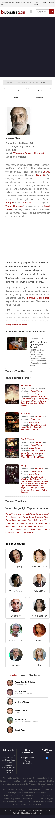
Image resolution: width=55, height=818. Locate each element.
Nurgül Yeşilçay (39, 616)
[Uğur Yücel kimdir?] (16, 655)
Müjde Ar (39, 640)
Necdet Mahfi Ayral (34, 485)
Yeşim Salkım (33, 479)
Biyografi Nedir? (27, 758)
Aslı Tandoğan (36, 427)
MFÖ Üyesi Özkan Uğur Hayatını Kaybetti (38, 344)
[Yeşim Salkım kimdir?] (16, 581)
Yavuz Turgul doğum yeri (32, 520)
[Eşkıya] (12, 474)
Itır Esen (39, 665)
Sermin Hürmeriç (32, 483)
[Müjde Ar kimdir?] (39, 630)
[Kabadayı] (12, 422)
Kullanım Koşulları (35, 813)
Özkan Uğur (39, 591)
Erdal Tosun (39, 457)
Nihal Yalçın (31, 399)
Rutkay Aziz (43, 399)
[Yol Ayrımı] (12, 394)
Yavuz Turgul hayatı (13, 517)
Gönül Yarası (27, 439)
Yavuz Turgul (36, 391)
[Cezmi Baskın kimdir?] (16, 630)
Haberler (39, 91)
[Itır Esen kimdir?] (39, 655)
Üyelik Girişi (36, 3)
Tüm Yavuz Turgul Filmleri (16, 501)
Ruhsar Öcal (32, 403)
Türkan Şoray (15, 566)
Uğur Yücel (16, 665)
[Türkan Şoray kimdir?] (16, 556)
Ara (51, 12)
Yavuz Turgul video (28, 523)
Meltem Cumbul (38, 451)
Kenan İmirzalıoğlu (29, 429)
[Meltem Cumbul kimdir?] (39, 556)
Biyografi (15, 91)
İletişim (51, 2)
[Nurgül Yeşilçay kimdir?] (39, 606)
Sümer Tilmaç (27, 457)
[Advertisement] (27, 47)
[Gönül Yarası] (12, 448)
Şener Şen (35, 397)
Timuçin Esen (37, 453)
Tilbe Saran (26, 401)
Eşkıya (24, 465)
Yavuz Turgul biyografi (39, 514)
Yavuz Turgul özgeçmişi (33, 517)
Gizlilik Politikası (19, 813)
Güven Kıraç (26, 455)
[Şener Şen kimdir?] (16, 606)
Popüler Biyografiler (27, 762)
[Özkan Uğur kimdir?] (39, 581)
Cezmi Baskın (15, 640)
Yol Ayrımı (26, 385)
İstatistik (39, 97)
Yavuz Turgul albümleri (24, 532)
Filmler (15, 97)
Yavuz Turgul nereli (25, 529)
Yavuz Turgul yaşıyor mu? (17, 514)
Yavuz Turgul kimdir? (22, 526)
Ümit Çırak (35, 490)
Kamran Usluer (34, 481)
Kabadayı (25, 413)
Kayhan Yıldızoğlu (29, 488)
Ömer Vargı (35, 419)
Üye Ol (44, 3)
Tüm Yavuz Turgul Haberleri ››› (18, 371)
